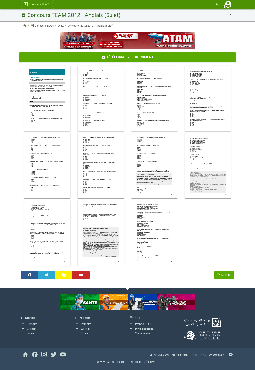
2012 (61, 25)
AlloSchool (116, 362)
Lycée (30, 333)
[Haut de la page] (230, 355)
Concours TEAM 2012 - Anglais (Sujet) (90, 25)
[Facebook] (29, 275)
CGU (195, 355)
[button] (228, 4)
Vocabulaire (142, 333)
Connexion (161, 355)
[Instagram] (63, 275)
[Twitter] (46, 275)
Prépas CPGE (143, 324)
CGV (203, 355)
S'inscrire (182, 355)
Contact (219, 355)
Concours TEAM (38, 4)
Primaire (31, 324)
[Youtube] (81, 275)
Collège (31, 329)
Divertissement (144, 329)
